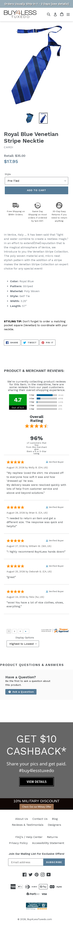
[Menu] (68, 14)
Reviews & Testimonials (27, 824)
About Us (21, 818)
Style (8, 174)
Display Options (24, 637)
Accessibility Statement (48, 843)
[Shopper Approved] (36, 908)
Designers (54, 824)
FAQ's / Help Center (29, 837)
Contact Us (39, 818)
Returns (52, 837)
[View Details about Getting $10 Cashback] (36, 785)
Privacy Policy (18, 843)
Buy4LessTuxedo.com (39, 919)
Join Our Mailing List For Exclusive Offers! (36, 853)
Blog (55, 818)
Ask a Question (23, 691)
